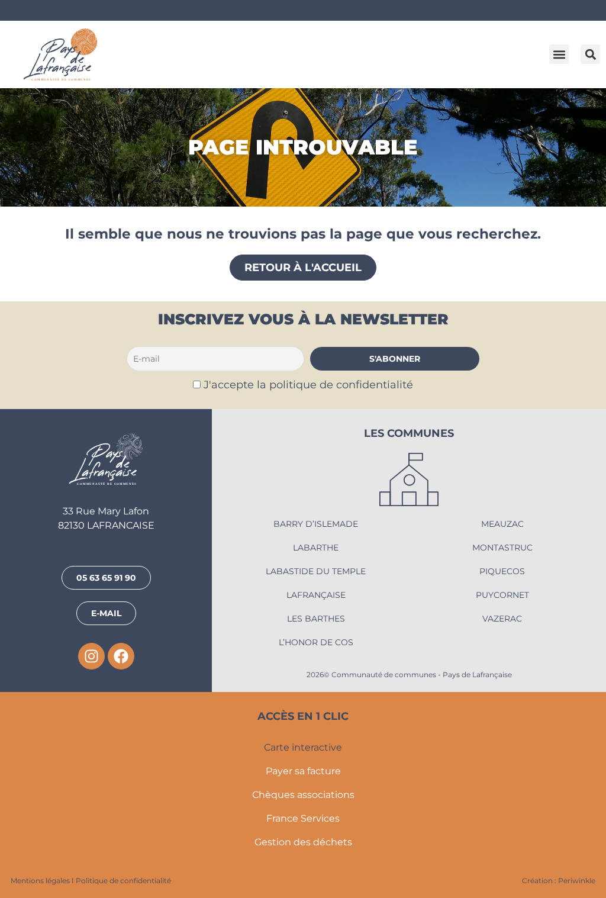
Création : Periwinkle (558, 880)
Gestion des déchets (303, 842)
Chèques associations (303, 794)
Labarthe (316, 547)
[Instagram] (91, 656)
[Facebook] (121, 656)
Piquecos (502, 571)
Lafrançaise (316, 595)
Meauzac (502, 524)
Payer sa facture (303, 771)
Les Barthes (316, 618)
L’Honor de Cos (316, 642)
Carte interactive (303, 747)
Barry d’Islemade (315, 524)
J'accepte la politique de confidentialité (308, 384)
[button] (559, 54)
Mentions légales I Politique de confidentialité (91, 880)
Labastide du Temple (316, 571)
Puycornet (502, 595)
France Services (303, 818)
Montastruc (502, 547)
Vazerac (502, 618)
